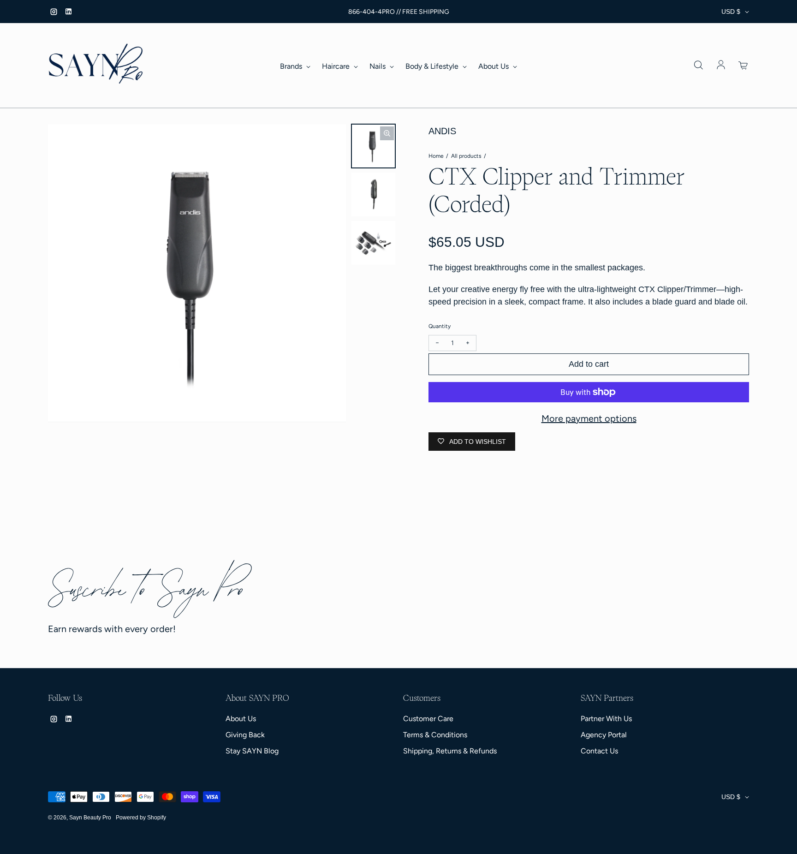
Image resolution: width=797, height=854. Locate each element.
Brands (292, 66)
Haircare (336, 66)
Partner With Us (606, 718)
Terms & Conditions (435, 734)
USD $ (730, 11)
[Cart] (743, 65)
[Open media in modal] (387, 133)
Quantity (439, 326)
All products (466, 156)
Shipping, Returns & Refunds (450, 751)
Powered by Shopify (141, 817)
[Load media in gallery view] (373, 146)
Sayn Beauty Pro (90, 817)
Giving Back (245, 734)
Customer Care (428, 718)
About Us (494, 66)
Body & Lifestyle (432, 66)
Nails (378, 66)
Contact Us (599, 751)
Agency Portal (604, 734)
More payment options (588, 418)
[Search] (698, 65)
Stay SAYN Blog (252, 751)
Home (436, 156)
